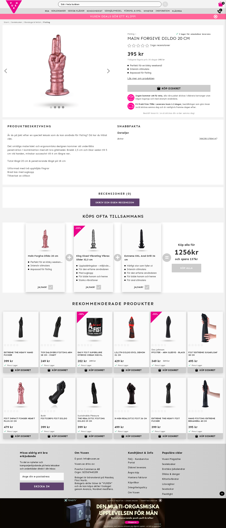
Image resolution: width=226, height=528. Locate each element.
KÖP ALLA (186, 268)
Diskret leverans (137, 467)
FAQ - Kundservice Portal (138, 461)
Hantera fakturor (137, 477)
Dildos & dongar (171, 474)
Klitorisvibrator (170, 479)
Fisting (46, 22)
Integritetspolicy (137, 487)
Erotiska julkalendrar (173, 469)
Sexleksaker (16, 22)
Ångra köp (133, 472)
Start (6, 22)
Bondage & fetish (32, 22)
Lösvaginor (168, 484)
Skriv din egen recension (114, 202)
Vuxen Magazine (171, 459)
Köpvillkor (133, 482)
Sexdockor (168, 489)
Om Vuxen (133, 492)
